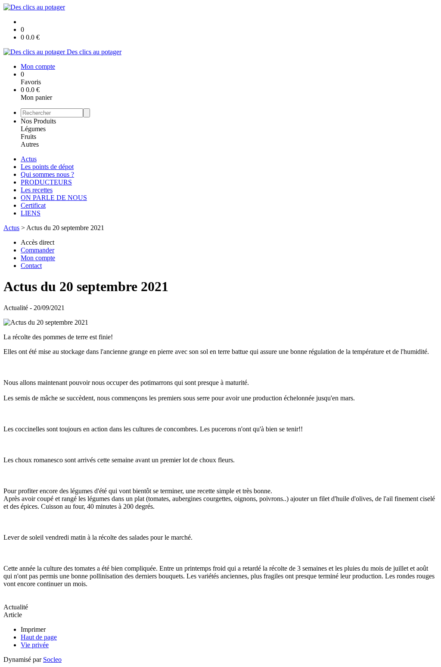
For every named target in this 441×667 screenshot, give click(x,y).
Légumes (33, 128)
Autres (30, 144)
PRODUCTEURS (46, 182)
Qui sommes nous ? (47, 174)
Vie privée (35, 645)
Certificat (33, 205)
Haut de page (39, 637)
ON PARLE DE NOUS (54, 197)
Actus (29, 159)
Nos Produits (38, 121)
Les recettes (37, 190)
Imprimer (33, 629)
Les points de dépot (47, 166)
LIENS (30, 213)
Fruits (28, 136)
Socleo (52, 659)
